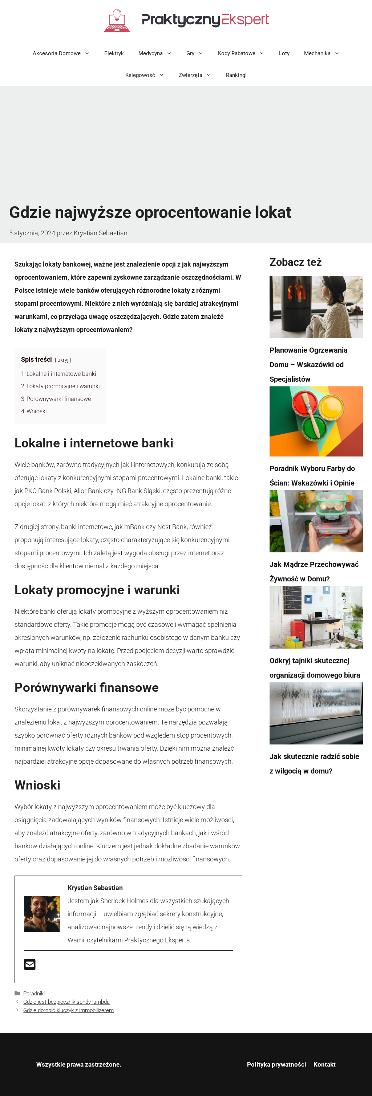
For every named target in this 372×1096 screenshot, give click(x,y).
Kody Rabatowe (236, 53)
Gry (190, 53)
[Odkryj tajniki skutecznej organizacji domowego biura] (316, 619)
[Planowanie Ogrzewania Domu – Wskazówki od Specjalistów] (316, 309)
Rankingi (236, 75)
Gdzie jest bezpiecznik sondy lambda (66, 1002)
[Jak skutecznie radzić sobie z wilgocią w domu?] (316, 715)
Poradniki (34, 993)
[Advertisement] (186, 144)
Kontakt (325, 1064)
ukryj (62, 360)
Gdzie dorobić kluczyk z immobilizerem (68, 1010)
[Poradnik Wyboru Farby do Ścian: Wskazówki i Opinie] (316, 423)
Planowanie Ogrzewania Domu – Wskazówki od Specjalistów (309, 364)
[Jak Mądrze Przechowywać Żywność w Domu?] (316, 523)
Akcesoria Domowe (57, 53)
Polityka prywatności (276, 1064)
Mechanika (317, 53)
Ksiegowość (140, 75)
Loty (284, 53)
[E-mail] (30, 967)
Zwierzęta (190, 75)
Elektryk (114, 53)
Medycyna (150, 53)
